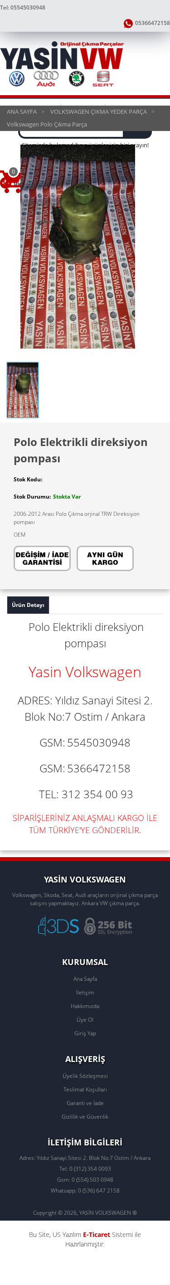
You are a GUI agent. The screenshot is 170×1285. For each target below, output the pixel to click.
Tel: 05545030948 (22, 7)
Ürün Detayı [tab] (28, 605)
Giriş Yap (85, 1033)
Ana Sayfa (85, 979)
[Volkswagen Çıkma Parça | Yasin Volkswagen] (85, 63)
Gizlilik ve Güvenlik (85, 1116)
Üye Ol (85, 1019)
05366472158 (152, 23)
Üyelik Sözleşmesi (85, 1076)
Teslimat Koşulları (85, 1089)
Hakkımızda (85, 1006)
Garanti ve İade (85, 1103)
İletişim (85, 992)
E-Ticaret (96, 1234)
